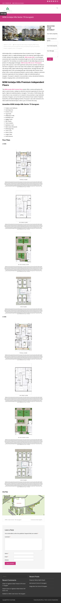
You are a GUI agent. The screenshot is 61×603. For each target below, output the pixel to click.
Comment (7, 537)
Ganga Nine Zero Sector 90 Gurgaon (38, 586)
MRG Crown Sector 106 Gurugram (12, 519)
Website (7, 560)
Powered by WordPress (39, 600)
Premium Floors (7, 46)
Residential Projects (29, 46)
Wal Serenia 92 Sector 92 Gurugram (38, 583)
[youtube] (53, 1)
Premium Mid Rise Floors (18, 46)
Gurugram (29, 44)
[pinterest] (55, 1)
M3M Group (35, 44)
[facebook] (48, 1)
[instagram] (51, 1)
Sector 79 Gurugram (17, 48)
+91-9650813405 (7, 3)
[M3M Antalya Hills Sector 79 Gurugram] (23, 33)
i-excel (48, 600)
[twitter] (49, 1)
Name (7, 553)
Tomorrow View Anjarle (37, 519)
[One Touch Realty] (6, 9)
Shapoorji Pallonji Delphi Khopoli (37, 580)
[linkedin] (57, 1)
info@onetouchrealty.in (19, 3)
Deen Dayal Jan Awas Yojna (20, 44)
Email (6, 556)
